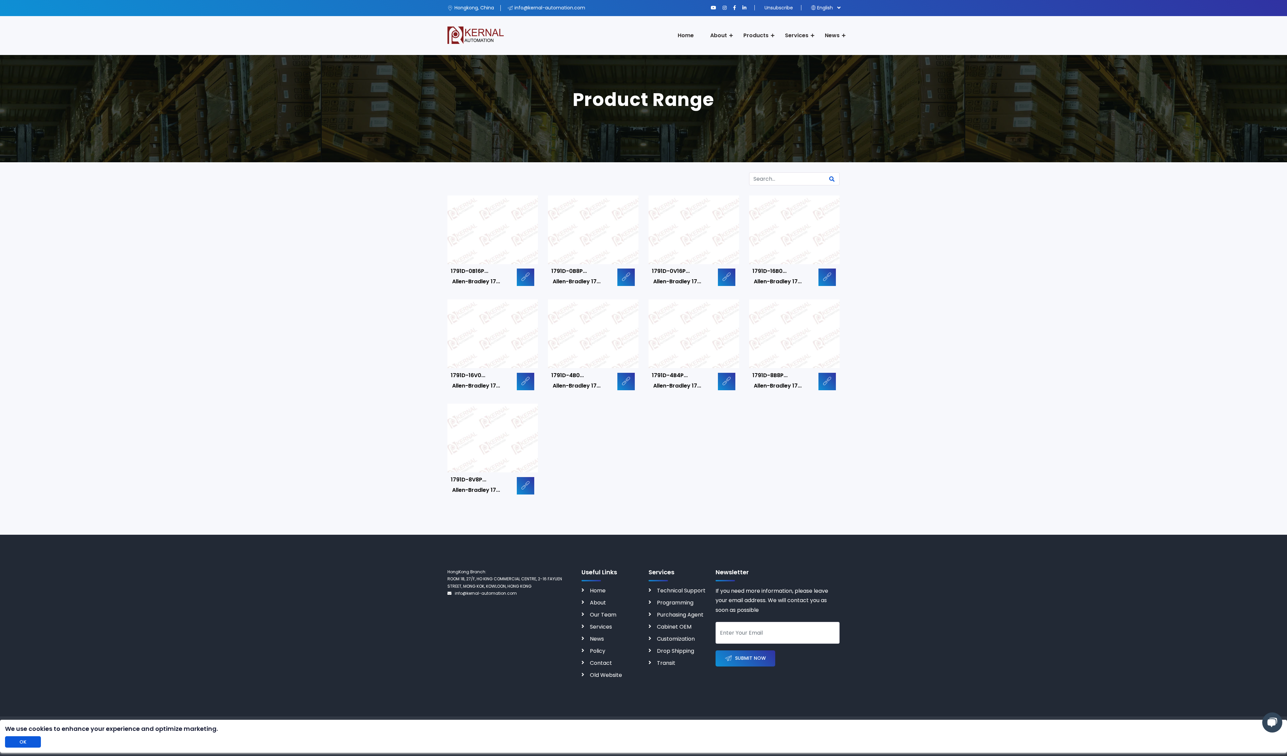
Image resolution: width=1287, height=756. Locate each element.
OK (22, 742)
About (718, 35)
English (825, 7)
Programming (675, 602)
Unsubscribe (778, 7)
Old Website (606, 675)
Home (686, 35)
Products (756, 35)
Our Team (603, 615)
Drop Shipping (675, 651)
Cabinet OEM (674, 627)
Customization (676, 639)
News (832, 35)
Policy (597, 651)
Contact (601, 663)
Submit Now (750, 658)
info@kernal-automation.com (486, 593)
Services (796, 35)
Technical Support (681, 590)
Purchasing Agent (680, 615)
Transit (666, 663)
